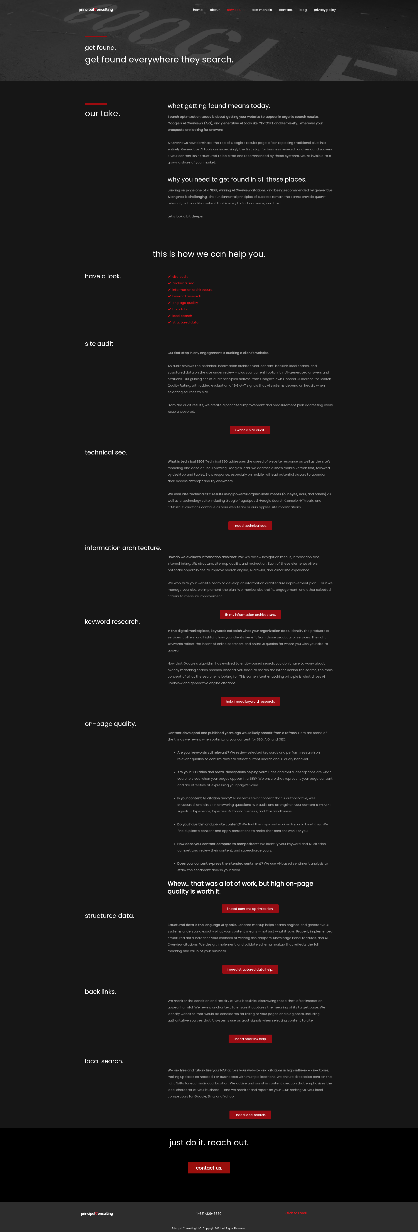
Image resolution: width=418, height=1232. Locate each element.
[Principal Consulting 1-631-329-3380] (95, 9)
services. (234, 9)
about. (215, 9)
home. (198, 9)
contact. (286, 9)
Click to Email (296, 1213)
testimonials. (262, 9)
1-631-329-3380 (209, 1213)
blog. (303, 9)
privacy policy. (325, 9)
